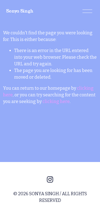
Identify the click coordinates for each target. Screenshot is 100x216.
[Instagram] (50, 179)
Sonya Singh (19, 11)
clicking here (56, 101)
